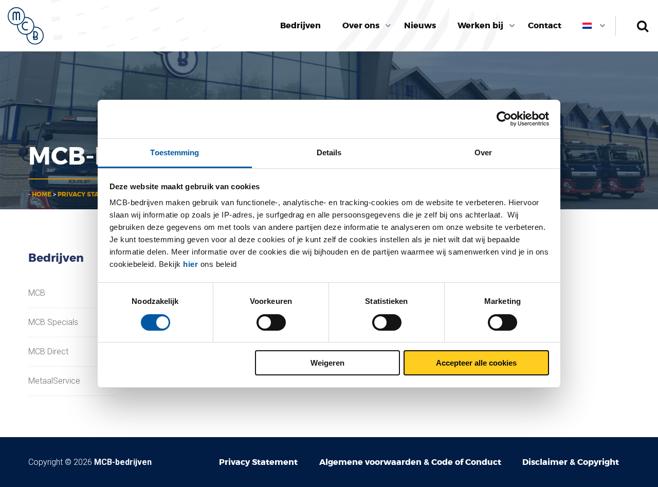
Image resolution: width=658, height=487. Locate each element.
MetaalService (54, 381)
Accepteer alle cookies (476, 362)
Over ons (360, 25)
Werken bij (480, 25)
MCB (36, 293)
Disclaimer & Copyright (570, 462)
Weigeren (327, 362)
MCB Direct (48, 352)
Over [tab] (483, 152)
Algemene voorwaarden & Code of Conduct (410, 462)
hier (190, 264)
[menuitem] (301, 25)
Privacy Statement (91, 194)
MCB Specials (53, 322)
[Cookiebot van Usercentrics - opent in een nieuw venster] (504, 119)
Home (41, 194)
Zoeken (642, 25)
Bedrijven (300, 25)
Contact (544, 25)
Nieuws (420, 25)
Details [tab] (329, 152)
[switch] (271, 322)
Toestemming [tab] (174, 152)
